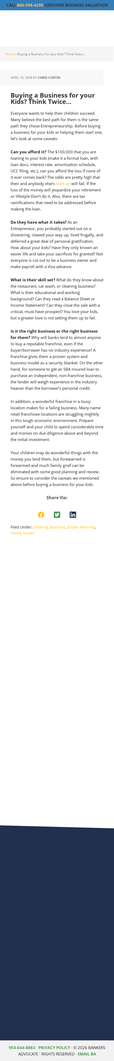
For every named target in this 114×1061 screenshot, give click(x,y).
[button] (41, 514)
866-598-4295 (30, 5)
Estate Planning (81, 527)
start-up (63, 183)
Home (9, 54)
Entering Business (49, 527)
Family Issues (22, 532)
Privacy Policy (54, 1047)
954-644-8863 (22, 1047)
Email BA (87, 1054)
